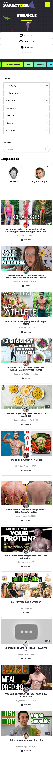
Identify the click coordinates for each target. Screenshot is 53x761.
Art (28, 65)
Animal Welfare (12, 65)
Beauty (40, 65)
